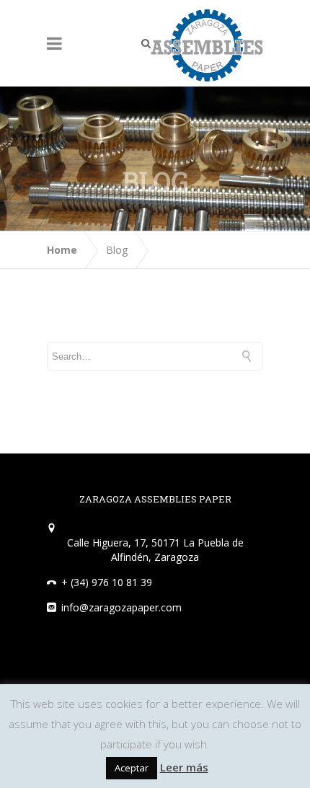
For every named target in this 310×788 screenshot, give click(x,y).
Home (62, 250)
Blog (117, 250)
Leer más (184, 767)
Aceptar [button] (132, 767)
